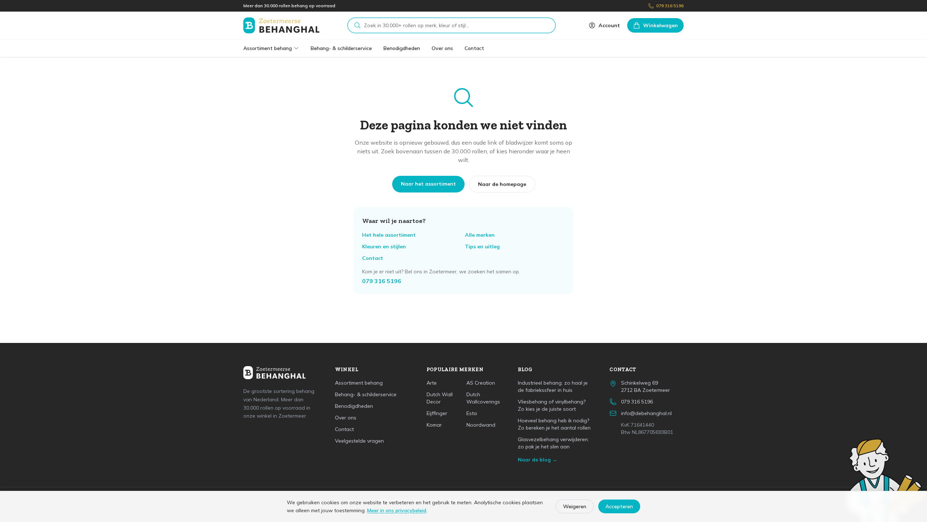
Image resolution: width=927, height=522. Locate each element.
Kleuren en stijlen (384, 246)
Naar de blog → (537, 459)
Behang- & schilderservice (341, 48)
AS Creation (480, 383)
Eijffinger (437, 413)
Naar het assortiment (428, 184)
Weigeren (574, 506)
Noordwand (480, 425)
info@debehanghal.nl (646, 413)
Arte (432, 383)
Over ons (442, 48)
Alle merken (480, 235)
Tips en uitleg (482, 246)
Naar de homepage (502, 184)
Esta (471, 413)
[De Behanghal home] (281, 25)
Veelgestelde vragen (359, 441)
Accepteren (619, 506)
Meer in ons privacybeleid (396, 510)
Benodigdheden (401, 48)
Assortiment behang (267, 48)
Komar (434, 425)
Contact (474, 48)
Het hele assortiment (389, 235)
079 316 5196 (670, 5)
